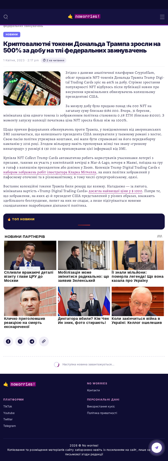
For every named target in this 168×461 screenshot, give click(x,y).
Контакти (93, 390)
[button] (5, 16)
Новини (12, 34)
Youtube (9, 413)
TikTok (7, 406)
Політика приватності (102, 413)
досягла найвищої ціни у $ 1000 (115, 190)
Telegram (9, 425)
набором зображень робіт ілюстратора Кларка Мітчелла (49, 172)
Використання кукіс (101, 406)
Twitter (7, 419)
